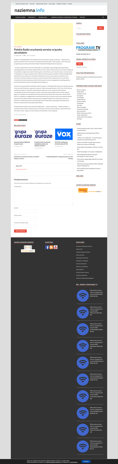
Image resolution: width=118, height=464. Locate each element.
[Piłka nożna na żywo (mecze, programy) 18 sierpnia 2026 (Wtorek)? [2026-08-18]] (83, 435)
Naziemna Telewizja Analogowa (84, 278)
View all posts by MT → (22, 169)
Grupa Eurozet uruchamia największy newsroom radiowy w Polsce (42, 144)
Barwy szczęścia (81, 90)
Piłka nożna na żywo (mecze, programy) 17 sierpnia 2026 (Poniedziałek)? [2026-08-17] (96, 445)
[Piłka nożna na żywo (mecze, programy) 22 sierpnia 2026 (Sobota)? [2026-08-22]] (83, 368)
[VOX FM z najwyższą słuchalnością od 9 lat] (64, 134)
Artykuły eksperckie (81, 275)
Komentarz (18, 186)
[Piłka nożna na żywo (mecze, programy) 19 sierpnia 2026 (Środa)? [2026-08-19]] (83, 418)
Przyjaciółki (80, 103)
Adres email (18, 215)
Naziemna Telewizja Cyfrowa (22, 3)
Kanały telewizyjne (81, 263)
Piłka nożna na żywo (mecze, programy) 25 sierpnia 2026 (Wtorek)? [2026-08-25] (96, 310)
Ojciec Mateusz (81, 99)
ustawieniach (73, 462)
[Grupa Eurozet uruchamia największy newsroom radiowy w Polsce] (43, 134)
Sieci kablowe (80, 269)
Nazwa (16, 208)
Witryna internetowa (21, 222)
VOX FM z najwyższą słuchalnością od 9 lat (61, 143)
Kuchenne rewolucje (82, 109)
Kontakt (82, 17)
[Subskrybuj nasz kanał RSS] (51, 247)
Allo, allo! (79, 105)
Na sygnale (80, 95)
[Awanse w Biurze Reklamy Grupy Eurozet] (23, 134)
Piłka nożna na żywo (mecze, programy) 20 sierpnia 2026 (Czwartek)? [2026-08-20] (96, 394)
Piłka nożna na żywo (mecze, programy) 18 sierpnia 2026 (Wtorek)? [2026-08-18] (96, 428)
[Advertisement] (43, 34)
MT (25, 55)
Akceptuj (86, 461)
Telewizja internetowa (82, 258)
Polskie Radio (23, 120)
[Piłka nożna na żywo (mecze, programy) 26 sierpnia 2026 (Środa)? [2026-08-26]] (83, 301)
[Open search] (103, 17)
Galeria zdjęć (42, 17)
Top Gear (79, 119)
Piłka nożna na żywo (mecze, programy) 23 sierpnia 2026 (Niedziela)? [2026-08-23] (96, 344)
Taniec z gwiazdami (82, 115)
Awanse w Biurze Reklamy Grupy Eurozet (22, 143)
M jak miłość (80, 92)
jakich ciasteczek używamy (53, 462)
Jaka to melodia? (81, 107)
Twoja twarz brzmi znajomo (84, 117)
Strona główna (20, 17)
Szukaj (79, 63)
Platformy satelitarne (82, 266)
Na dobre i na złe (81, 93)
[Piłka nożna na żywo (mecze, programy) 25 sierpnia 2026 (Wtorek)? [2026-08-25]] (83, 318)
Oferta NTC (32, 3)
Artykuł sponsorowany (82, 272)
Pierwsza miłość (81, 101)
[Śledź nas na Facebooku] (47, 247)
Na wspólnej (80, 97)
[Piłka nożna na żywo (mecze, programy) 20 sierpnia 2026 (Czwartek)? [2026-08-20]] (83, 402)
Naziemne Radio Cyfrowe (41, 3)
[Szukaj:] (90, 28)
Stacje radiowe (52, 3)
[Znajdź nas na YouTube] (55, 247)
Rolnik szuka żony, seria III (84, 113)
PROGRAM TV (32, 17)
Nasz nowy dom (81, 111)
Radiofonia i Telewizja (61, 3)
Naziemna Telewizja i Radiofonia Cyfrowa (64, 17)
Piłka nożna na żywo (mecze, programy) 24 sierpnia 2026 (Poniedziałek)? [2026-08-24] (96, 327)
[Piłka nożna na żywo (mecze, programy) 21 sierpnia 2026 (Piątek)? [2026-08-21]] (83, 385)
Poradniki (70, 3)
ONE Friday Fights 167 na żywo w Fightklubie (89, 151)
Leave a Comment (31, 55)
